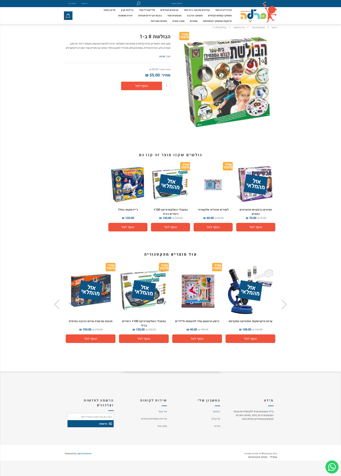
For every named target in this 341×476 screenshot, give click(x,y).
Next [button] (57, 304)
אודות (217, 426)
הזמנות (216, 411)
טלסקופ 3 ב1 (82, 321)
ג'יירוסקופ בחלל (128, 210)
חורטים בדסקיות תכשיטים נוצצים (256, 212)
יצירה (162, 56)
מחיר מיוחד (184, 36)
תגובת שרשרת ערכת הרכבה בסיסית (135, 321)
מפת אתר (162, 426)
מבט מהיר (241, 289)
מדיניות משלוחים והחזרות (154, 419)
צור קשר (162, 411)
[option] (241, 304)
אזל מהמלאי (256, 185)
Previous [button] (283, 304)
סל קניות (215, 419)
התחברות (72, 3)
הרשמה (84, 3)
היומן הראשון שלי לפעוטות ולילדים (241, 321)
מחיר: (165, 75)
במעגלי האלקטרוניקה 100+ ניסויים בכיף (170, 212)
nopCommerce (84, 453)
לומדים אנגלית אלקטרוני (213, 210)
